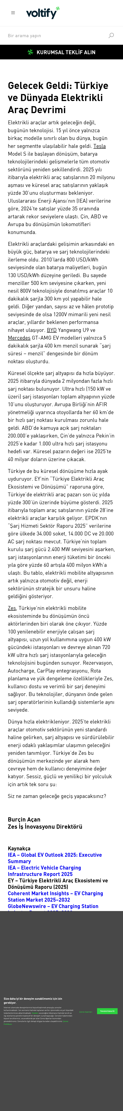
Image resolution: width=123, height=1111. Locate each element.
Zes (12, 608)
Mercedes (19, 338)
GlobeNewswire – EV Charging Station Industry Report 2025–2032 (53, 909)
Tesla (99, 146)
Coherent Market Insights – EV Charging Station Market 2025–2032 (55, 896)
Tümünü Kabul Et (107, 1011)
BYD (52, 330)
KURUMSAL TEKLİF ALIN (66, 52)
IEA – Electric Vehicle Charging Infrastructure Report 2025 (44, 870)
